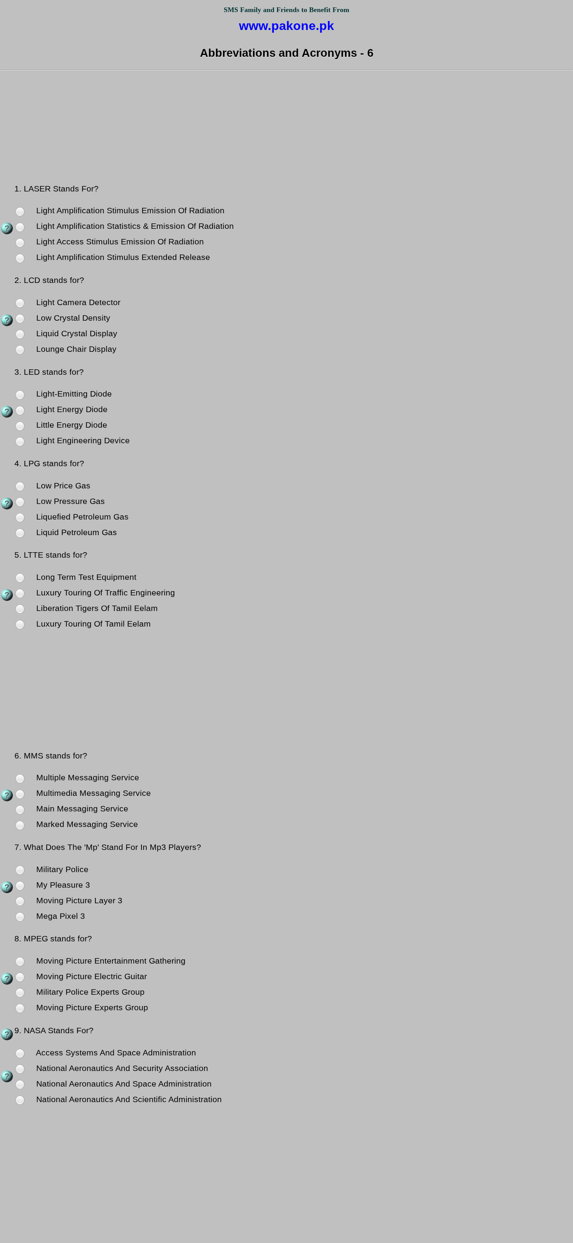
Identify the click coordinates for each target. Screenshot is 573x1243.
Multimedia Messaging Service (92, 793)
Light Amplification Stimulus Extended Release (122, 257)
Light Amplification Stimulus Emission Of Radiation (129, 210)
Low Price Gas (62, 485)
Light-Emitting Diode (73, 394)
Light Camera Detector (77, 302)
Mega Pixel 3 (59, 916)
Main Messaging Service (81, 808)
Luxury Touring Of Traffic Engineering (104, 592)
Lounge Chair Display (75, 349)
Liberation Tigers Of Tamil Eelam (96, 608)
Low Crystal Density (72, 318)
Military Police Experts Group (89, 992)
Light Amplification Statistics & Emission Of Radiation (134, 226)
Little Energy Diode (70, 425)
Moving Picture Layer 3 (78, 900)
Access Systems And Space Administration (115, 1052)
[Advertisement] (286, 128)
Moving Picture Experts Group (91, 1007)
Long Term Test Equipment (85, 577)
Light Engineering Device (82, 440)
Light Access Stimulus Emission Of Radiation (119, 241)
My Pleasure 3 (62, 885)
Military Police (61, 869)
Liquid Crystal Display (75, 333)
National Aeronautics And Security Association (121, 1068)
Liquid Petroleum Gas (75, 532)
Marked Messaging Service (86, 824)
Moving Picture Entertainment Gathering (110, 961)
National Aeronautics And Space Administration (123, 1084)
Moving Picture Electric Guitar (90, 976)
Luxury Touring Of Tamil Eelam (92, 624)
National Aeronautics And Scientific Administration (128, 1099)
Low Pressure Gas (69, 501)
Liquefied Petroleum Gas (81, 516)
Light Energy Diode (71, 409)
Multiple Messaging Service (86, 777)
